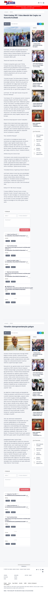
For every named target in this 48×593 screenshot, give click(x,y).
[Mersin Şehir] (10, 2)
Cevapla (7, 240)
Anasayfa (6, 12)
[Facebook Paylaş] (38, 24)
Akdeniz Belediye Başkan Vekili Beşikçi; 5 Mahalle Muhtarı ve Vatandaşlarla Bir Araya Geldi (27, 7)
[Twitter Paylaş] (40, 24)
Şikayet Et (13, 240)
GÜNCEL (11, 12)
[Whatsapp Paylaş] (43, 24)
